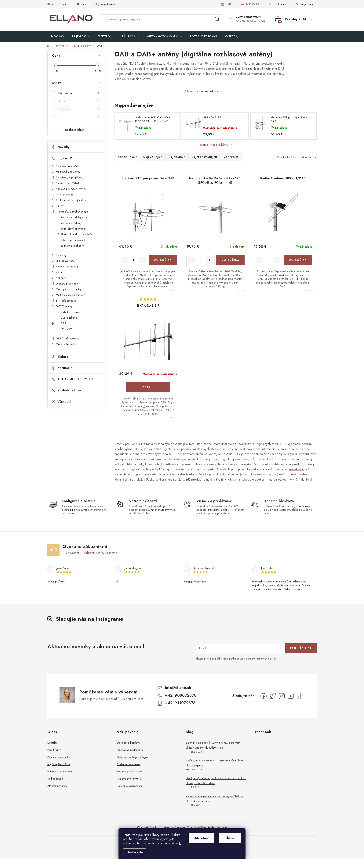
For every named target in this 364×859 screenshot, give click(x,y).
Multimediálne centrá (68, 172)
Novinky (63, 147)
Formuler (222, 827)
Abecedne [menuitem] (231, 157)
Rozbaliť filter (74, 130)
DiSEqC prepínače (67, 283)
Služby (60, 206)
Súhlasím (230, 838)
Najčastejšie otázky (58, 764)
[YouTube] (291, 696)
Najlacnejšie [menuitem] (152, 157)
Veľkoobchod (55, 779)
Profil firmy (54, 750)
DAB (63, 323)
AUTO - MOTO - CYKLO (75, 379)
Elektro (62, 357)
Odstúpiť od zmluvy (128, 743)
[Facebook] (263, 696)
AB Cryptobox (153, 827)
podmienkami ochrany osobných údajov (252, 658)
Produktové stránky (58, 757)
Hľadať (217, 19)
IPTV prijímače (64, 194)
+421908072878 (248, 17)
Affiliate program (57, 786)
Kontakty (65, 4)
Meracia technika (66, 344)
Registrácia (307, 4)
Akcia (78, 101)
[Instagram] (282, 696)
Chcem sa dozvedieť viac (202, 91)
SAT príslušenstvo (66, 300)
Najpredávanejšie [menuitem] (204, 157)
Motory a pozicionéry (68, 289)
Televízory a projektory (69, 177)
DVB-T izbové (68, 318)
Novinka (78, 109)
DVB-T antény (64, 306)
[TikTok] (300, 696)
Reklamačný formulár (129, 779)
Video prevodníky (70, 223)
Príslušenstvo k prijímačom (71, 200)
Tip (78, 117)
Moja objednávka (105, 4)
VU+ (190, 827)
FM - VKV (66, 329)
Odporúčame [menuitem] (127, 157)
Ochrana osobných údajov (132, 757)
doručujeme (303, 506)
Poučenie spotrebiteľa (129, 786)
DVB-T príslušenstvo (68, 338)
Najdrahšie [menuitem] (177, 157)
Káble (59, 272)
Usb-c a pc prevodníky (73, 240)
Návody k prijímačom (60, 771)
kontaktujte (296, 469)
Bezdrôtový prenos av (73, 229)
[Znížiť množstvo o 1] (124, 260)
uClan (140, 827)
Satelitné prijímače (67, 166)
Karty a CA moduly (67, 266)
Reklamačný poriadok (129, 771)
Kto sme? (82, 4)
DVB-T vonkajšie (70, 312)
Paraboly (61, 255)
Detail (148, 387)
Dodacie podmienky (128, 764)
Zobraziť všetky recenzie (100, 553)
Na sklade (78, 93)
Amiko (211, 827)
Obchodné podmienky (130, 750)
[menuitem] (57, 36)
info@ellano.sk (178, 687)
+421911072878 (180, 703)
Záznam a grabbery (72, 246)
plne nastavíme (78, 510)
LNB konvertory (65, 261)
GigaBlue (200, 827)
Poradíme (214, 510)
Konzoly (61, 278)
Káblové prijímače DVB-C (71, 189)
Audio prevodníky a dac (74, 217)
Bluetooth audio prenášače (76, 234)
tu (180, 843)
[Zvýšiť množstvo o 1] (142, 260)
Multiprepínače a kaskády (71, 295)
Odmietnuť (201, 838)
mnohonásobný (160, 510)
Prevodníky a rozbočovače (72, 211)
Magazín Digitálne (174, 827)
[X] (273, 696)
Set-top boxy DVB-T (67, 183)
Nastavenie (134, 852)
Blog (50, 4)
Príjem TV (64, 158)
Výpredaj (64, 401)
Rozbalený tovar (69, 390)
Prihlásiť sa (301, 648)
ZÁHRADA (65, 368)
